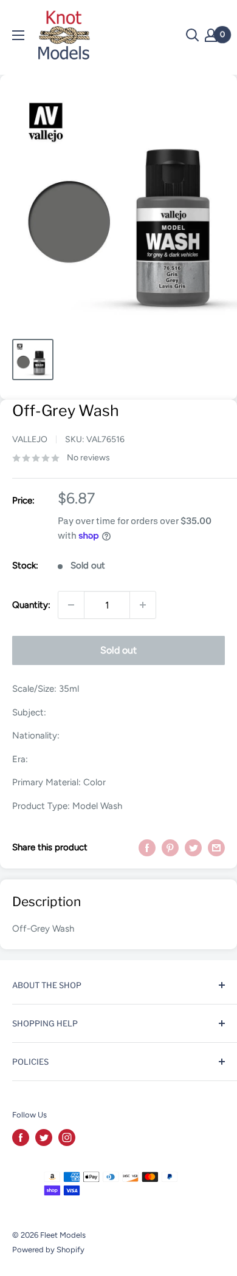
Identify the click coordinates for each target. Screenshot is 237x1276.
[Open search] (192, 35)
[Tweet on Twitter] (193, 847)
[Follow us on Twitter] (43, 1137)
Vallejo (29, 439)
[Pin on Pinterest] (170, 847)
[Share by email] (216, 847)
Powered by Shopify (48, 1249)
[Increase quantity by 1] (143, 605)
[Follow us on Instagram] (66, 1137)
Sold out (118, 650)
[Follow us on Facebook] (20, 1137)
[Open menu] (18, 35)
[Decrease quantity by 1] (71, 605)
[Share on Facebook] (147, 847)
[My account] (211, 35)
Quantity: (31, 604)
